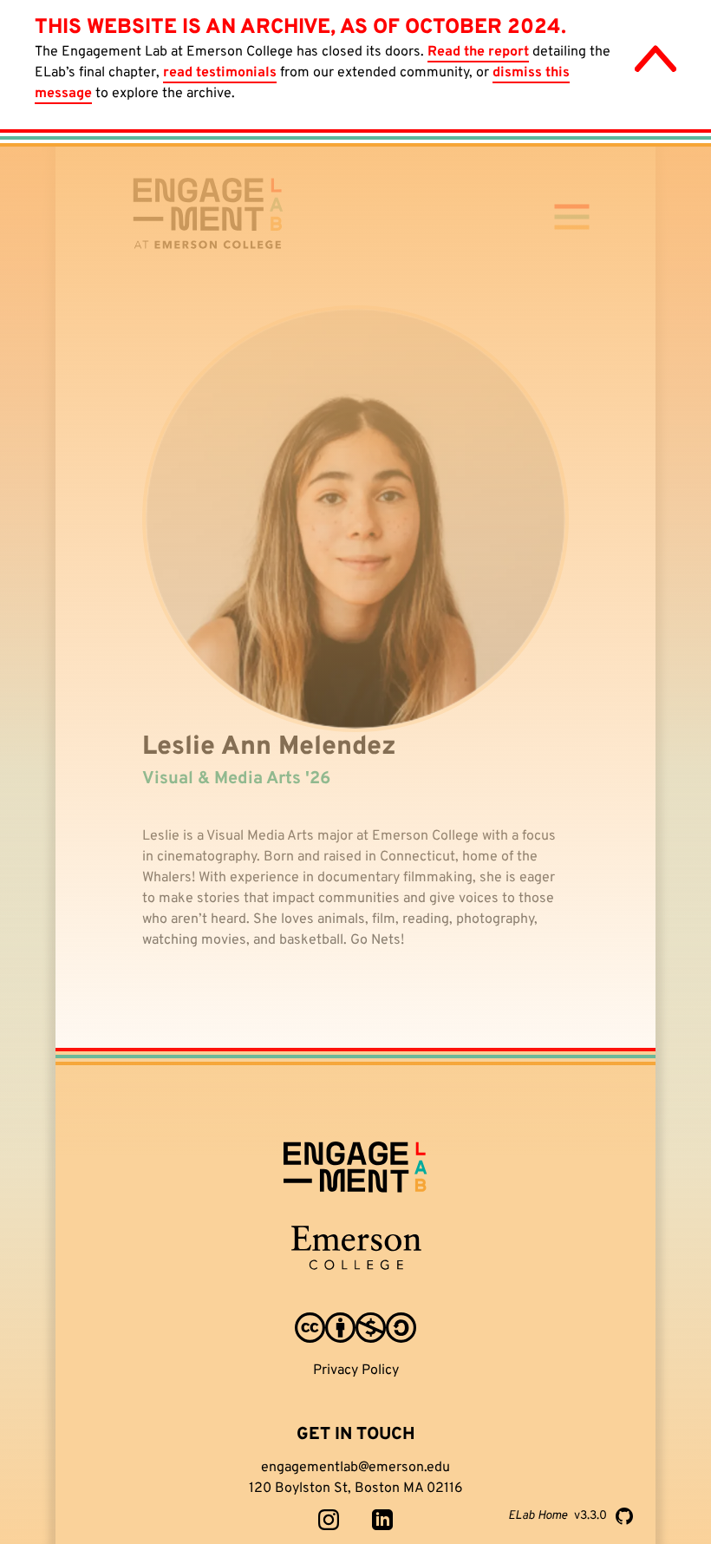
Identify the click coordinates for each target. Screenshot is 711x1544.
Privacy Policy (356, 1370)
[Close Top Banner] (655, 59)
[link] (328, 1519)
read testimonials (220, 73)
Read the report (478, 52)
